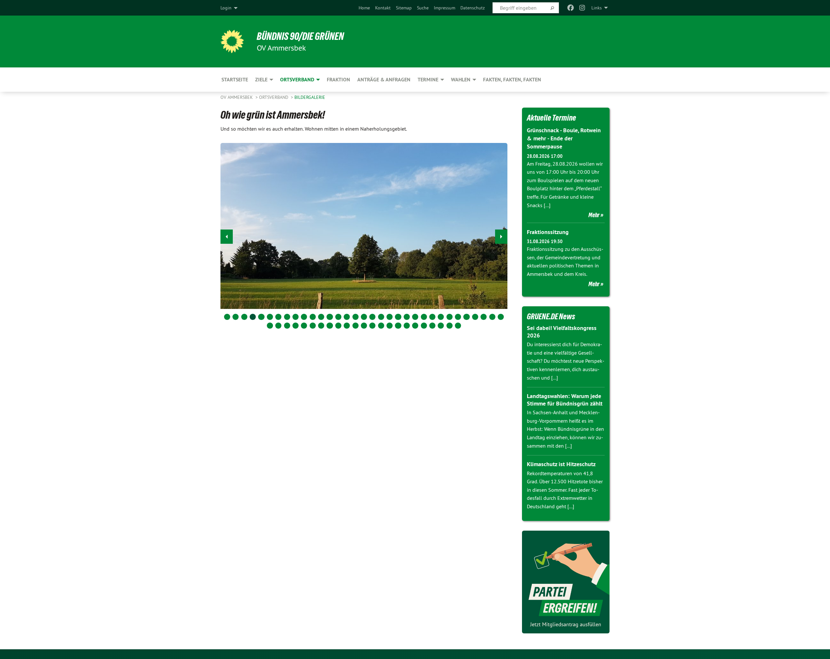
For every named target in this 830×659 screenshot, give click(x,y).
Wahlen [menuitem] (460, 79)
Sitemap (404, 8)
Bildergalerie (309, 97)
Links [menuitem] (596, 8)
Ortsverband (274, 97)
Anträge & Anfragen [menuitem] (383, 79)
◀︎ (226, 236)
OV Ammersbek (237, 97)
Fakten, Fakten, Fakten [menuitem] (512, 79)
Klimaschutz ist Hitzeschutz (561, 464)
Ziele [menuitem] (261, 79)
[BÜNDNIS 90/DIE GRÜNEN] (232, 41)
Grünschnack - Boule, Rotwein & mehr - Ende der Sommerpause (564, 138)
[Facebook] (570, 8)
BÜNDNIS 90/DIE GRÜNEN (300, 36)
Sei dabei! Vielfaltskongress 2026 (562, 331)
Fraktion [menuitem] (338, 79)
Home (364, 8)
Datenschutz (472, 8)
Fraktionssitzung (548, 232)
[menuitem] (364, 8)
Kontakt (383, 8)
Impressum (444, 8)
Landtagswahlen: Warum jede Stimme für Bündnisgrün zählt (564, 399)
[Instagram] (582, 8)
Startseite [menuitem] (234, 79)
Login (225, 8)
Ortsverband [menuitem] (297, 79)
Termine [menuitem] (428, 79)
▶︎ (501, 236)
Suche (423, 8)
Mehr (593, 215)
